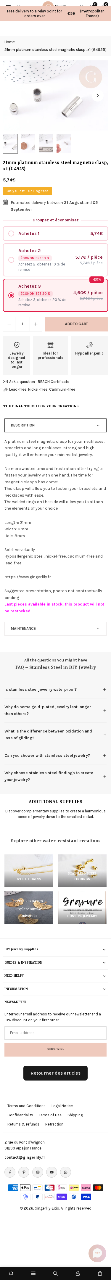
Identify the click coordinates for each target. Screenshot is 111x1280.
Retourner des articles (55, 1073)
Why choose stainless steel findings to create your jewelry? (48, 776)
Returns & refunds (23, 1124)
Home (9, 42)
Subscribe (55, 1049)
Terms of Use (50, 1115)
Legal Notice (62, 1106)
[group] (55, 95)
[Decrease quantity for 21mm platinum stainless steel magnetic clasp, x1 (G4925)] (9, 324)
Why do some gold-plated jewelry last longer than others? (47, 710)
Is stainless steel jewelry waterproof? (40, 689)
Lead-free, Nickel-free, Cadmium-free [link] (42, 389)
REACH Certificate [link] (53, 381)
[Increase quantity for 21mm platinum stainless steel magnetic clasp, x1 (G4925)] (36, 324)
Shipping (75, 1115)
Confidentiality (20, 1115)
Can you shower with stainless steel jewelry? (47, 755)
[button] (98, 96)
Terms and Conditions (26, 1106)
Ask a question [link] (22, 381)
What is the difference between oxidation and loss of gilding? (48, 734)
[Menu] (33, 1273)
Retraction (54, 1124)
